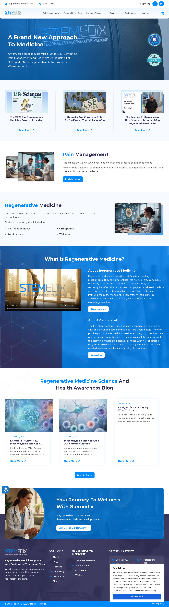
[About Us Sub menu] (151, 13)
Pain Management (51, 13)
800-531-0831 (49, 4)
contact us (96, 355)
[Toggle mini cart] (162, 13)
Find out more (73, 179)
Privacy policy (157, 604)
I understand (137, 597)
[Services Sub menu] (120, 13)
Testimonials (130, 13)
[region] (137, 583)
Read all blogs (84, 475)
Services (114, 13)
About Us (145, 13)
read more (24, 130)
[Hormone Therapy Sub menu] (105, 13)
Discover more (98, 309)
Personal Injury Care (73, 13)
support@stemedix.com (21, 4)
